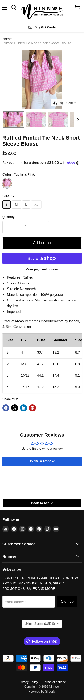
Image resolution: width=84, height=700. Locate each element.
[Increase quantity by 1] (43, 227)
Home (7, 39)
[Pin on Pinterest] (32, 407)
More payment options (42, 269)
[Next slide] (78, 119)
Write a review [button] (42, 461)
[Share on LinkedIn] (23, 407)
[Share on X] (14, 407)
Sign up (67, 601)
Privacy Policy (28, 682)
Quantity (8, 217)
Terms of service (54, 682)
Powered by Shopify (42, 691)
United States (40, 623)
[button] (13, 119)
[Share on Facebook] (5, 407)
